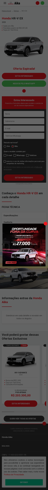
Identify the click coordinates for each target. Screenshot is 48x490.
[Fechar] (45, 223)
